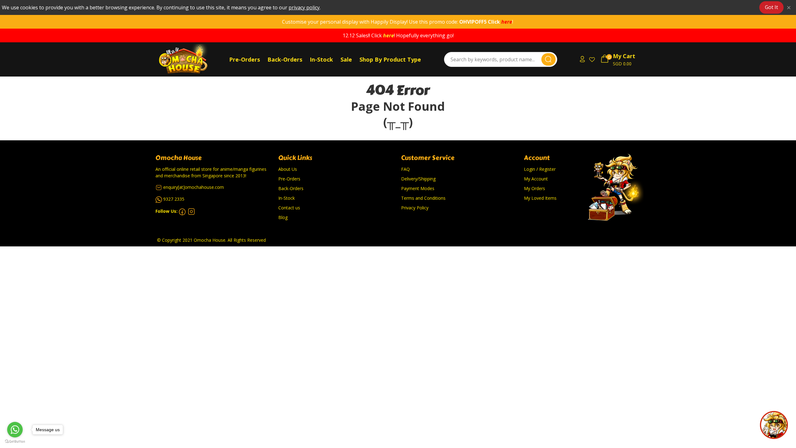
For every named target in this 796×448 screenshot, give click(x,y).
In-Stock (321, 59)
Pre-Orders (244, 59)
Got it (771, 7)
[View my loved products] (593, 59)
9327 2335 (173, 199)
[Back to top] (774, 425)
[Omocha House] (191, 59)
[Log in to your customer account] (581, 59)
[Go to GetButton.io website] (15, 442)
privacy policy (304, 7)
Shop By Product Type (390, 59)
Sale (346, 59)
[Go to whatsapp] (15, 429)
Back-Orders (284, 59)
